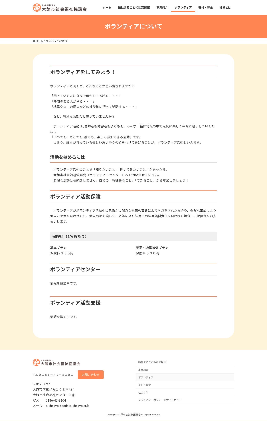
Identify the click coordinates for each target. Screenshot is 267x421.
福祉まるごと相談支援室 (152, 362)
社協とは (143, 392)
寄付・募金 (144, 384)
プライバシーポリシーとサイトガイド (159, 399)
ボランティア (145, 377)
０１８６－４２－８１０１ (56, 374)
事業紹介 (143, 369)
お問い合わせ (90, 374)
